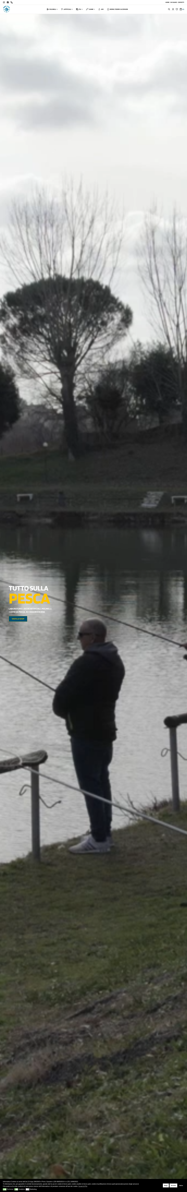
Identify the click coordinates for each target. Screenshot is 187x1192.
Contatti (181, 2)
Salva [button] (181, 1185)
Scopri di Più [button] (82, 1186)
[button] (4, 1189)
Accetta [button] (173, 1185)
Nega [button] (166, 1185)
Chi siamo (174, 2)
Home (167, 2)
